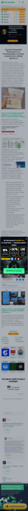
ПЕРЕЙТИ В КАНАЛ (14, 271)
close (26, 238)
